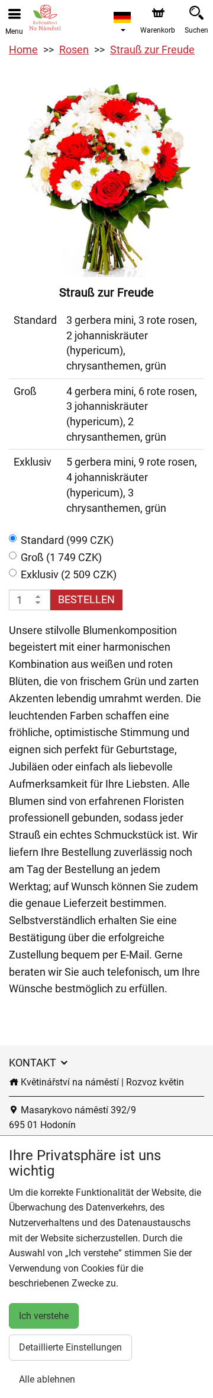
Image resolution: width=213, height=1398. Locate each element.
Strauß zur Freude (152, 49)
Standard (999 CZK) (67, 540)
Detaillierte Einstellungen (70, 1347)
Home (23, 49)
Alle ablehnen (47, 1379)
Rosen (74, 49)
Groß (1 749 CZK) (61, 557)
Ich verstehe (44, 1315)
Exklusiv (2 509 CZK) (69, 574)
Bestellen (86, 599)
